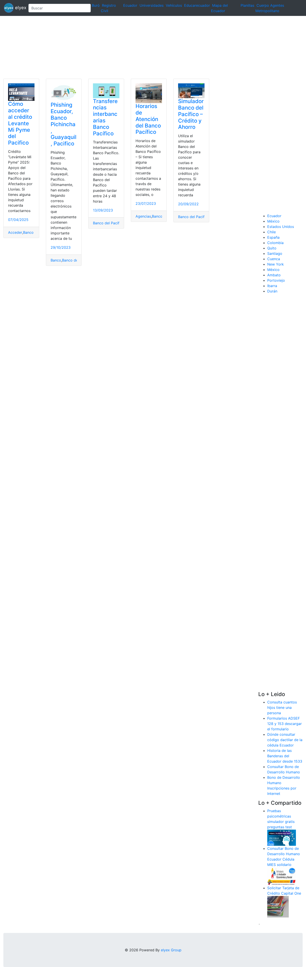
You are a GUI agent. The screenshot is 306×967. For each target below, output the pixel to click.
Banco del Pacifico (109, 223)
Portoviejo (276, 280)
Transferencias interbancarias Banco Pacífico (105, 117)
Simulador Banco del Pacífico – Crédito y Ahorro (191, 114)
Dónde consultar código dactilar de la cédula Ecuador (284, 739)
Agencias (143, 216)
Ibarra (272, 285)
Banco (56, 260)
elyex (19, 7)
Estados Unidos (280, 226)
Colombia (275, 242)
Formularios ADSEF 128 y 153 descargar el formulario (284, 723)
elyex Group (171, 950)
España (273, 237)
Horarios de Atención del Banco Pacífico (148, 119)
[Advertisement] (134, 47)
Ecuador (130, 5)
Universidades (152, 5)
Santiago (274, 253)
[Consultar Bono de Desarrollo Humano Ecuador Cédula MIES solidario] (281, 876)
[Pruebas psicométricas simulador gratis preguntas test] (281, 837)
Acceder (15, 232)
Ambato (274, 275)
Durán (272, 291)
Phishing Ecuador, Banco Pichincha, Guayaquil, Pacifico (63, 124)
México (273, 221)
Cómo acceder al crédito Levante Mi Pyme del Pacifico (20, 123)
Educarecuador (197, 5)
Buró (96, 5)
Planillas (247, 5)
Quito (271, 248)
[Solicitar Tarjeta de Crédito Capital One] (278, 906)
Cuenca (273, 259)
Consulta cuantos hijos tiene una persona (282, 707)
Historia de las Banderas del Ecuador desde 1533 (284, 756)
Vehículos (174, 5)
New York (275, 264)
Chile (271, 232)
